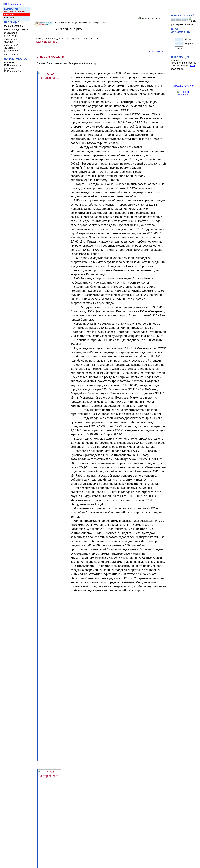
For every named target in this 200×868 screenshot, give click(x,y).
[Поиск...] (193, 19)
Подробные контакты (46, 41)
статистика (177, 69)
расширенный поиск (182, 24)
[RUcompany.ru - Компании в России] (12, 4)
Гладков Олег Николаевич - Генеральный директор (66, 63)
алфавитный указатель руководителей (12, 48)
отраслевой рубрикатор (10, 34)
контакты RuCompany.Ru (12, 63)
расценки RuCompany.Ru (12, 69)
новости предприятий (16, 29)
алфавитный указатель (11, 40)
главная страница (14, 26)
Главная (9, 14)
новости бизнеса (13, 54)
